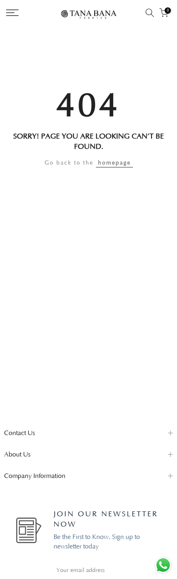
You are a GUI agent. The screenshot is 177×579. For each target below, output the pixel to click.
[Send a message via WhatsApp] (163, 565)
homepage (114, 163)
